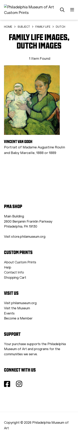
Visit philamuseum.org (20, 303)
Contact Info (14, 272)
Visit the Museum (17, 308)
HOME (8, 26)
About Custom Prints (20, 262)
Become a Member (18, 318)
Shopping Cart (15, 277)
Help (7, 267)
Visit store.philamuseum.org (24, 236)
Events (9, 313)
